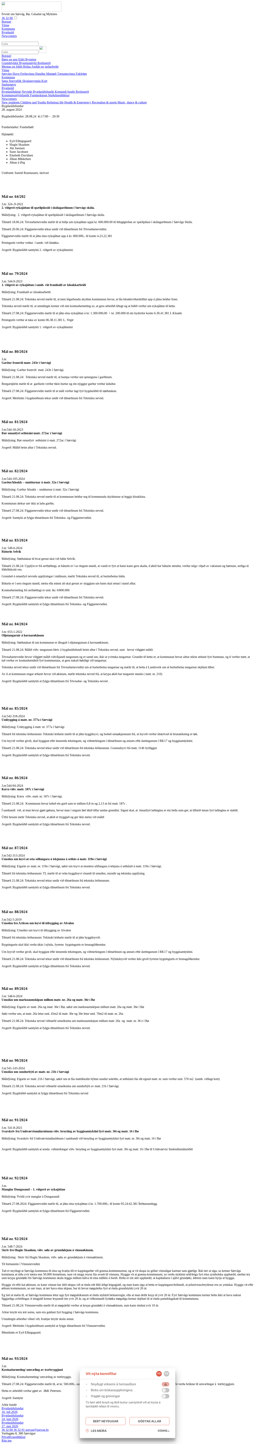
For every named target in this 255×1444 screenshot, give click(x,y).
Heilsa (27, 66)
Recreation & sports (105, 102)
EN (166, 1373)
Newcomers (9, 98)
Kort (44, 81)
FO (159, 1373)
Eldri (21, 59)
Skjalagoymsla (31, 81)
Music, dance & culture (132, 102)
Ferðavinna (27, 73)
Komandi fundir (65, 91)
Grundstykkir (10, 63)
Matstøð (51, 73)
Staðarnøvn (9, 84)
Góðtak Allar (149, 1421)
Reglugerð (44, 63)
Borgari (6, 56)
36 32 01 (20, 1429)
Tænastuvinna (66, 73)
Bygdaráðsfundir (44, 91)
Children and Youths (33, 102)
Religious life (55, 102)
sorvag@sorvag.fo (37, 1429)
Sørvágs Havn (11, 73)
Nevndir (27, 91)
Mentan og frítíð (12, 66)
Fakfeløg (81, 73)
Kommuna (8, 77)
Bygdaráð (8, 88)
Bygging (30, 59)
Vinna (5, 70)
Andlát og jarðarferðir (45, 66)
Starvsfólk (15, 81)
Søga (5, 81)
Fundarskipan (39, 95)
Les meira (99, 1431)
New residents (11, 102)
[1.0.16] (163, 1430)
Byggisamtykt (28, 63)
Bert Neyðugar (105, 1421)
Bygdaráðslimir (12, 91)
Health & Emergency (78, 102)
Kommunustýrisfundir (16, 95)
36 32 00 (8, 18)
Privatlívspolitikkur (14, 1437)
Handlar (40, 73)
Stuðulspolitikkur (59, 95)
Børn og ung (10, 59)
